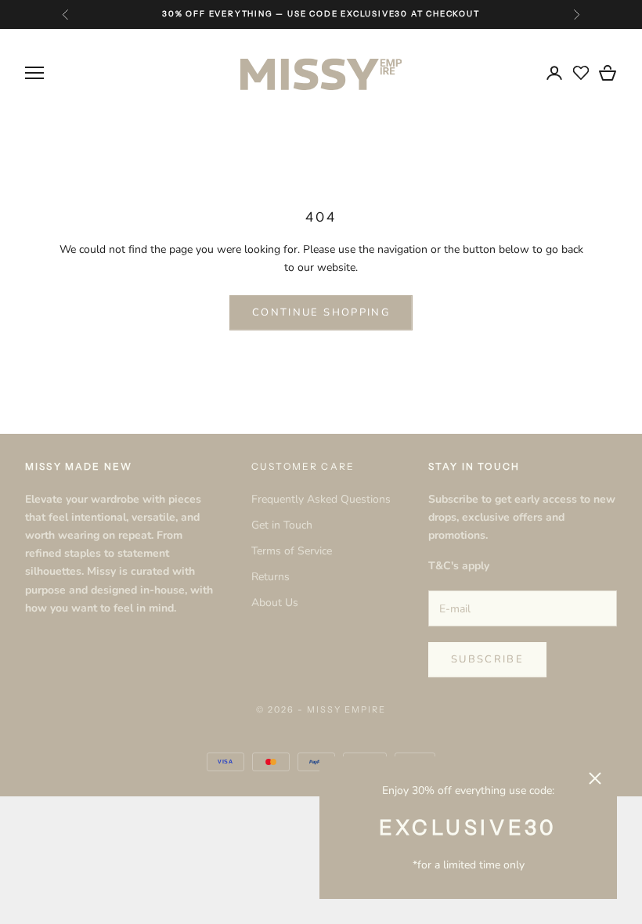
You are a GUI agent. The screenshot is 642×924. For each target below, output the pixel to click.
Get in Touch (281, 525)
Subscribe (487, 659)
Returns (270, 576)
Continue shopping (321, 312)
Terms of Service (291, 550)
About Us (274, 602)
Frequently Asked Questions (321, 499)
